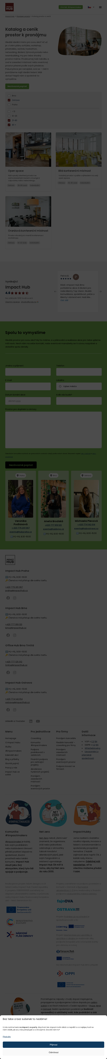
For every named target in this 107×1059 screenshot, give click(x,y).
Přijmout (53, 1044)
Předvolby (7, 1037)
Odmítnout (53, 1052)
